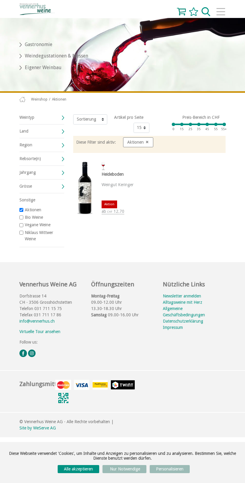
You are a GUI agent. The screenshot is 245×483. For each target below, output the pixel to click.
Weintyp (26, 117)
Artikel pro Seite (128, 117)
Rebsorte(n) (30, 158)
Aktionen (33, 209)
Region (25, 144)
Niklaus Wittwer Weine (39, 235)
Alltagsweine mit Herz (182, 302)
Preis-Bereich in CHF (201, 117)
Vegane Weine (37, 224)
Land (23, 131)
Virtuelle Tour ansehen (39, 331)
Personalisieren (169, 469)
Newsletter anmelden (182, 296)
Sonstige (27, 200)
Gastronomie (38, 44)
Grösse (25, 186)
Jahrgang (27, 172)
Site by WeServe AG (37, 428)
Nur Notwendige (124, 469)
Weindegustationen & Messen (56, 56)
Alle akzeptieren (78, 469)
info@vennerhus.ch (37, 321)
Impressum (173, 327)
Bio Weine (34, 217)
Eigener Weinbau (43, 67)
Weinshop (39, 99)
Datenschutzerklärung (183, 321)
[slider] (173, 124)
